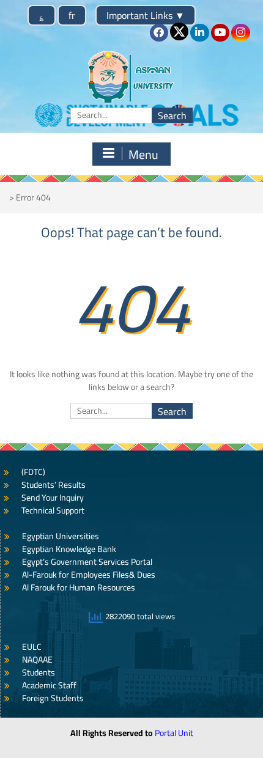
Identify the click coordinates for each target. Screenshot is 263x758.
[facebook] (159, 33)
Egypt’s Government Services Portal (87, 562)
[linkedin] (199, 33)
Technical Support (52, 510)
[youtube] (220, 33)
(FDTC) (33, 472)
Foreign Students (53, 698)
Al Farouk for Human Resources (78, 587)
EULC (32, 647)
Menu (143, 154)
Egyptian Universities (60, 536)
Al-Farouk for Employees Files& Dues (88, 575)
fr (72, 15)
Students (38, 672)
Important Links (145, 15)
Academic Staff (49, 685)
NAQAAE (37, 660)
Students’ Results (53, 485)
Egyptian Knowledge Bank (69, 549)
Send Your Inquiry (52, 498)
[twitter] (179, 31)
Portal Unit (174, 733)
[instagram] (240, 33)
